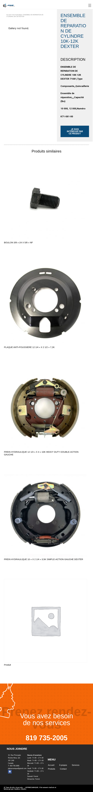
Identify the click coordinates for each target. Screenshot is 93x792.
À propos (63, 765)
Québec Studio (20, 789)
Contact (63, 769)
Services (75, 765)
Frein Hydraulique (17, 14)
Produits (51, 769)
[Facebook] (10, 771)
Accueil (8, 14)
